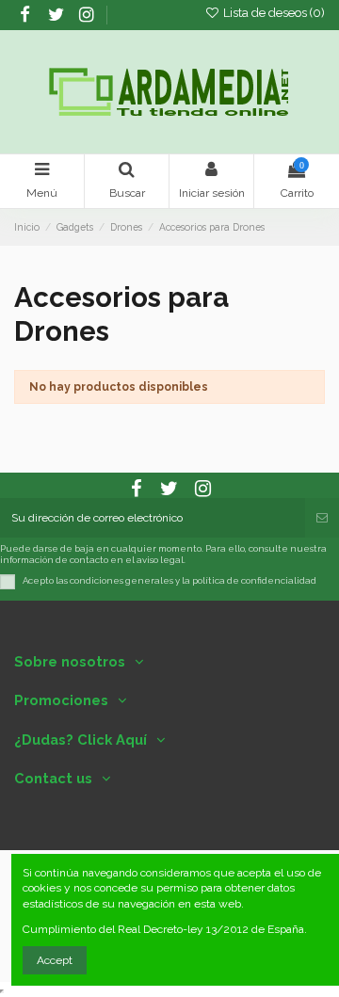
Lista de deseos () (272, 13)
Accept (55, 960)
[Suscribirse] (322, 518)
